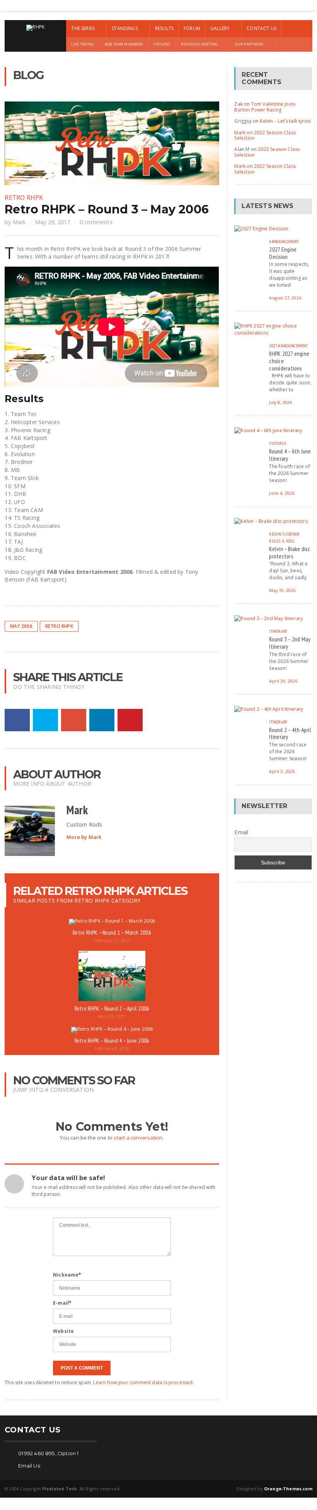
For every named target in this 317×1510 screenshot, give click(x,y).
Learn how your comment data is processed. (143, 1382)
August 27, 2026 (285, 298)
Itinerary (278, 631)
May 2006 (21, 626)
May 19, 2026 (282, 590)
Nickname (67, 1275)
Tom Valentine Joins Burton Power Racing (264, 107)
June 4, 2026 (281, 493)
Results (164, 28)
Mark (19, 222)
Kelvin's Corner (284, 534)
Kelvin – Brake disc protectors (289, 552)
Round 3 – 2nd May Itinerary (289, 642)
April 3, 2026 (282, 771)
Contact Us (261, 28)
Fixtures (161, 44)
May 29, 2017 (52, 222)
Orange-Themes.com (288, 1488)
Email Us (29, 1466)
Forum (192, 28)
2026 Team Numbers (123, 44)
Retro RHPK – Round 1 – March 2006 (112, 932)
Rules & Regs (281, 541)
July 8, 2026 (280, 402)
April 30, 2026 (283, 681)
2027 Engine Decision (283, 252)
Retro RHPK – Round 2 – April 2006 (112, 1008)
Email (241, 832)
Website (63, 1331)
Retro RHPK (24, 197)
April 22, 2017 (112, 1016)
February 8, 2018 (112, 1048)
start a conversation (138, 1137)
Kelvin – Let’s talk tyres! (285, 121)
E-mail (62, 1303)
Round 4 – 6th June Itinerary (290, 454)
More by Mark (84, 837)
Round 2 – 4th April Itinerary (290, 733)
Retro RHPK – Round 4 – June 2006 (112, 1040)
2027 (273, 345)
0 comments (96, 222)
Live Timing (82, 44)
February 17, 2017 (112, 940)
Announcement (284, 241)
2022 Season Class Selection (265, 135)
